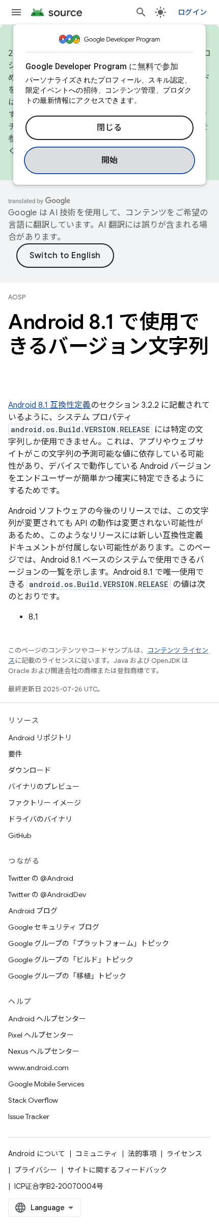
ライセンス (184, 1154)
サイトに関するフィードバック (117, 1170)
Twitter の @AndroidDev (47, 894)
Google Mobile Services (46, 1083)
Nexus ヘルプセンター (43, 1051)
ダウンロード (29, 770)
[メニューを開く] (16, 12)
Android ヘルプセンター (47, 1018)
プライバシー (35, 1170)
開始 (109, 160)
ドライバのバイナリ (40, 819)
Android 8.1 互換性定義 (49, 405)
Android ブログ (33, 910)
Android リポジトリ (40, 737)
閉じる (109, 128)
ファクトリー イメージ (44, 802)
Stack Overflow (33, 1100)
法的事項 (142, 1154)
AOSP (16, 297)
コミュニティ (96, 1154)
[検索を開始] (141, 12)
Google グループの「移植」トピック (67, 976)
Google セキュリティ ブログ (53, 927)
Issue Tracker (28, 1116)
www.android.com (38, 1067)
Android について (36, 1154)
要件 (15, 754)
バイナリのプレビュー (43, 786)
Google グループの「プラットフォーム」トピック (88, 943)
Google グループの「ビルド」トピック (70, 959)
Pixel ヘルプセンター (41, 1035)
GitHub (19, 835)
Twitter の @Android (40, 878)
